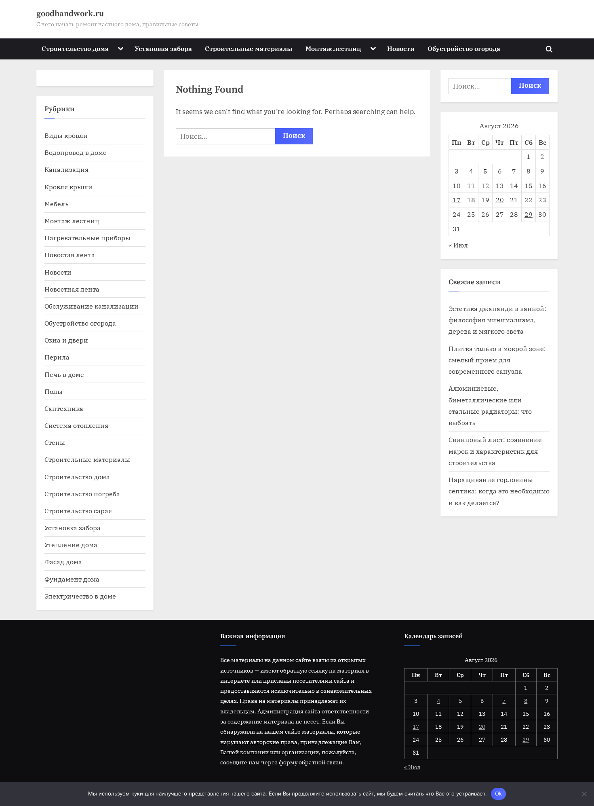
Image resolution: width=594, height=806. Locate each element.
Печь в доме (64, 374)
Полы (53, 391)
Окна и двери (66, 340)
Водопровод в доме (75, 152)
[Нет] (584, 794)
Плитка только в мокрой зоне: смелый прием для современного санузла (497, 360)
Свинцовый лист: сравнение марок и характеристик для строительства (495, 451)
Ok (498, 793)
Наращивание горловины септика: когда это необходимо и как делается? (499, 491)
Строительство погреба (82, 493)
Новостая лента (69, 254)
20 (500, 199)
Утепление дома (70, 544)
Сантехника (63, 408)
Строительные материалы (248, 48)
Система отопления (76, 425)
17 (457, 199)
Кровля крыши (68, 186)
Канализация (66, 169)
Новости (401, 48)
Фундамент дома (71, 579)
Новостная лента (71, 289)
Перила (57, 357)
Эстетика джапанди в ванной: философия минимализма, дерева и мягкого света (497, 320)
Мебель (56, 203)
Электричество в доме (80, 596)
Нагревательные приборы (87, 237)
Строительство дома (75, 48)
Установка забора (163, 48)
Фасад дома (63, 561)
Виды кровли (66, 135)
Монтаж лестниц (333, 48)
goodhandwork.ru (70, 13)
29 (528, 214)
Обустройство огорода (464, 48)
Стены (54, 442)
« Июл (458, 245)
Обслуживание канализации (91, 306)
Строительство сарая (78, 510)
